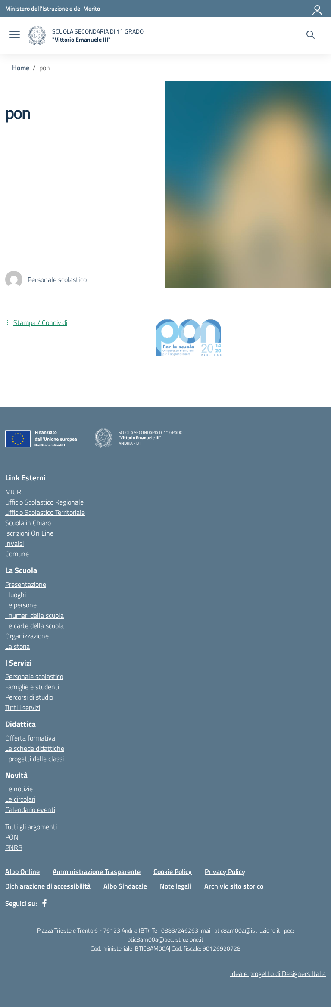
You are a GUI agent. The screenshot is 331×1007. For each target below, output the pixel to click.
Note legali (175, 886)
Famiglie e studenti (32, 687)
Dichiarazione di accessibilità (48, 886)
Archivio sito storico (233, 886)
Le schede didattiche (34, 748)
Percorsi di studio (29, 697)
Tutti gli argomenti (31, 826)
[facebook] (44, 903)
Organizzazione (27, 636)
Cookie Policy (172, 871)
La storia (17, 646)
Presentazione (25, 584)
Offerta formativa (30, 738)
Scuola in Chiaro (28, 522)
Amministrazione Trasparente (97, 871)
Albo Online (22, 871)
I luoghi (15, 594)
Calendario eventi (30, 809)
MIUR (13, 491)
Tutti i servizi (22, 707)
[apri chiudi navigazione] (14, 36)
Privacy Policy (225, 871)
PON (12, 837)
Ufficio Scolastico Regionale (44, 502)
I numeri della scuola (34, 615)
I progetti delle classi (34, 758)
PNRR (13, 847)
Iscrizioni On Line (29, 533)
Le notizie (19, 789)
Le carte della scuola (34, 625)
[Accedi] (317, 8)
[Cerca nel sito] (310, 35)
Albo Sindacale (125, 886)
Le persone (21, 605)
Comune (17, 553)
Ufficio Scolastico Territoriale (45, 512)
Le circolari (20, 799)
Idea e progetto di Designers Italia (278, 973)
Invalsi (14, 543)
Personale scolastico (34, 676)
